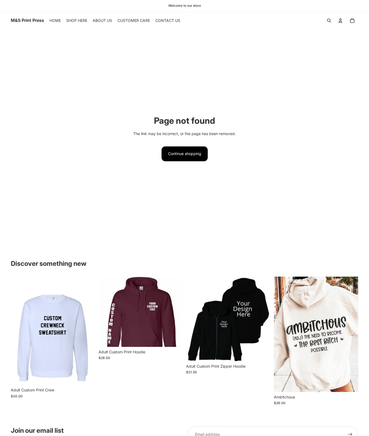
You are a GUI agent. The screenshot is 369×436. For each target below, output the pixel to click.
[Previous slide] (107, 312)
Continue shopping (184, 153)
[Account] (340, 20)
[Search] (329, 20)
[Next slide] (175, 312)
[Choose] (87, 377)
